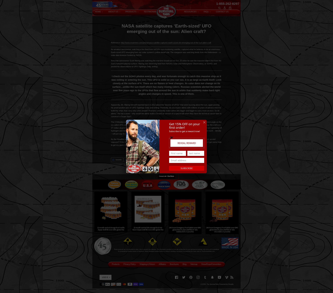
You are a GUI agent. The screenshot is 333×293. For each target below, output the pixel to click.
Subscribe (187, 168)
